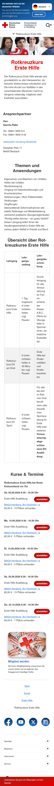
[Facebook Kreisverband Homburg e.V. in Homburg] (8, 722)
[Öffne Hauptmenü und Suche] (49, 25)
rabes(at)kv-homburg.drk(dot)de (19, 141)
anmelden (41, 499)
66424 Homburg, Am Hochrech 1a (22, 504)
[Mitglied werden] (27, 644)
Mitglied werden (18, 661)
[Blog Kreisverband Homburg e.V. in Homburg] (45, 722)
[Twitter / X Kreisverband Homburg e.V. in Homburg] (33, 722)
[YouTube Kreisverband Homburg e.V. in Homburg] (21, 722)
